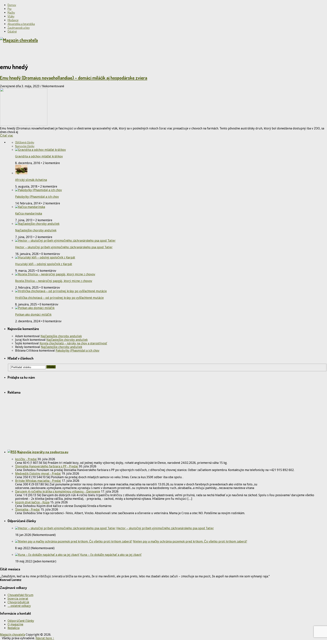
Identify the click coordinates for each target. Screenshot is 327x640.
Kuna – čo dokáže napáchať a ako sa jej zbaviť (111, 555)
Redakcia (13, 628)
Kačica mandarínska (28, 213)
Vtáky (11, 16)
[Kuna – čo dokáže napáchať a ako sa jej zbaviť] (47, 555)
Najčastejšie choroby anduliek (35, 230)
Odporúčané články (21, 621)
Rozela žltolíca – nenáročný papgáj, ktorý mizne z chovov (53, 281)
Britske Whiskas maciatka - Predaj (38, 481)
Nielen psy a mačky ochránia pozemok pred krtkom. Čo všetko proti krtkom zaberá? (190, 541)
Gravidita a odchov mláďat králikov (39, 156)
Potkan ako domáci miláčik (33, 314)
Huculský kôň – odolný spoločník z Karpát (43, 264)
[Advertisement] (44, 52)
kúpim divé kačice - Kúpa (32, 502)
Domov (12, 5)
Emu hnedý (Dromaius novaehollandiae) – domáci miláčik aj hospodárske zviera (73, 78)
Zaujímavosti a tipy (19, 28)
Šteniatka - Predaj (27, 509)
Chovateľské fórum (20, 595)
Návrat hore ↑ (45, 638)
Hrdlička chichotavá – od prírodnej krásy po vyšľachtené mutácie (59, 298)
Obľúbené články (24, 142)
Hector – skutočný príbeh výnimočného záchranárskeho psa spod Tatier (64, 247)
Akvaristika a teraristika (21, 24)
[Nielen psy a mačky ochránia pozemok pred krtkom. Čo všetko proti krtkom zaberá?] (73, 541)
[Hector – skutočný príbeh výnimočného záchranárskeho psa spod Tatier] (65, 528)
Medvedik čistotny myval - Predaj (38, 473)
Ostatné (12, 31)
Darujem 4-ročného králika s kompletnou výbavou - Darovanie (57, 491)
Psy (10, 9)
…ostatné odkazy (19, 606)
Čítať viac (6, 135)
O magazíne (15, 624)
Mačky (11, 12)
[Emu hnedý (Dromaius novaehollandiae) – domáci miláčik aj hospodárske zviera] (163, 107)
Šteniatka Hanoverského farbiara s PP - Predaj (46, 466)
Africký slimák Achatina (31, 180)
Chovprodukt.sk (18, 602)
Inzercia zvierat (18, 598)
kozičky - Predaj (26, 459)
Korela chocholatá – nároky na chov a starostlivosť (73, 343)
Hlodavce (13, 20)
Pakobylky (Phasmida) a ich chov (37, 197)
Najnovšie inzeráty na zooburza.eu (42, 452)
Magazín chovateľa (12, 634)
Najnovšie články (24, 146)
